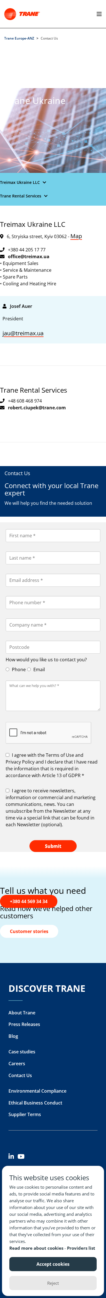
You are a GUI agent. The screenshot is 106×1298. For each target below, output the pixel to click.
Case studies (21, 1052)
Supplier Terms (24, 1114)
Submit (53, 846)
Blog (13, 1036)
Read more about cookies (36, 1248)
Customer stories (29, 931)
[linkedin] (13, 1157)
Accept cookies (53, 1264)
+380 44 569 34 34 (28, 901)
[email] (28, 256)
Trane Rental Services (20, 196)
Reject (53, 1283)
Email (38, 669)
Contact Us (20, 1075)
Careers (16, 1063)
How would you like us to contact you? (46, 659)
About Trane (21, 1013)
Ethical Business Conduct (35, 1103)
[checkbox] (53, 765)
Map (76, 236)
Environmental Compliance (37, 1091)
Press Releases (24, 1024)
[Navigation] (98, 14)
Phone (18, 669)
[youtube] (22, 1157)
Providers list (81, 1248)
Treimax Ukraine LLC (20, 182)
